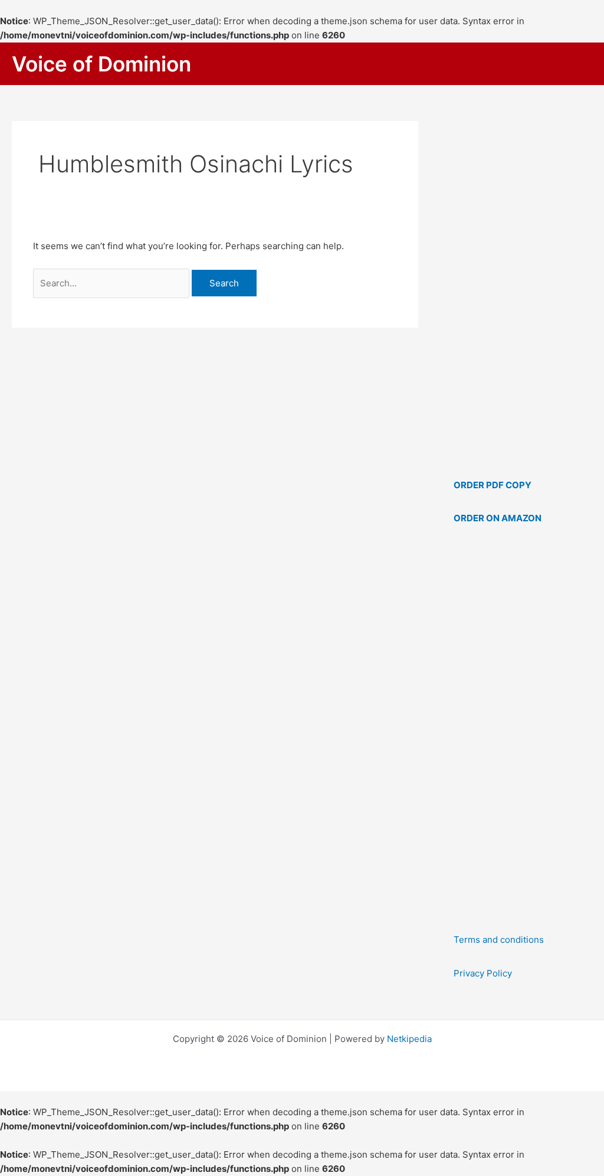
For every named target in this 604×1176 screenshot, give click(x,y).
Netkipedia (409, 1038)
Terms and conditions (499, 939)
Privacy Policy (483, 973)
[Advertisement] (523, 729)
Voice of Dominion (101, 63)
